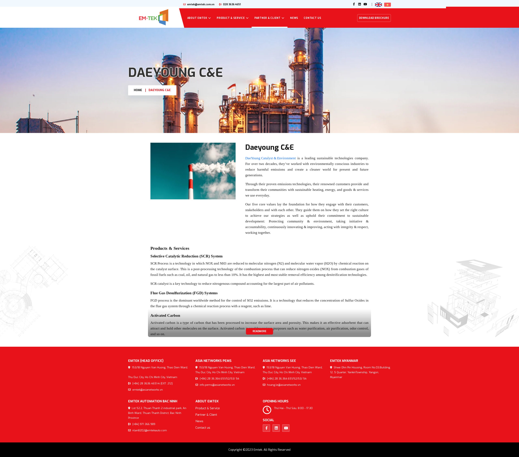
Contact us (312, 18)
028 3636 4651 (231, 4)
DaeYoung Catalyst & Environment (270, 158)
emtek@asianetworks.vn (147, 389)
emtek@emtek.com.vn (200, 4)
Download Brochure (374, 18)
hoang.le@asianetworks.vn (283, 385)
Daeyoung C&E (160, 90)
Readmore (259, 331)
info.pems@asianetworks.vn (217, 385)
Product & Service (231, 18)
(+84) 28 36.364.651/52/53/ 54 (219, 378)
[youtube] (365, 4)
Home (138, 90)
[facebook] (354, 4)
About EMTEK (197, 18)
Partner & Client (267, 18)
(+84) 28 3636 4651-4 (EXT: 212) (152, 383)
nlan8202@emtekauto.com (149, 430)
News (294, 18)
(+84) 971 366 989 (143, 424)
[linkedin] (360, 4)
